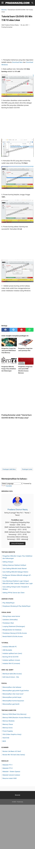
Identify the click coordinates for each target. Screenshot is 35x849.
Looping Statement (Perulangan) (14, 626)
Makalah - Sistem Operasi (11, 771)
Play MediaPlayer (8, 603)
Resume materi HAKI (10, 778)
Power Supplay (8, 731)
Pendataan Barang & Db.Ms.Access (15, 633)
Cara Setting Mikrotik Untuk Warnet (15, 568)
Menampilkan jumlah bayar (12, 697)
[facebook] (5, 330)
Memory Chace (8, 724)
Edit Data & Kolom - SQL (11, 677)
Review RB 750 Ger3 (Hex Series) (14, 755)
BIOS (4, 741)
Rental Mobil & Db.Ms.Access (13, 636)
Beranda (17, 795)
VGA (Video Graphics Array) (12, 734)
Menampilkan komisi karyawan (13, 701)
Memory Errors (8, 728)
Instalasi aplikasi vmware (11, 660)
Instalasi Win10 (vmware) (11, 663)
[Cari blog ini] (32, 3)
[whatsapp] (30, 330)
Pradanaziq (20, 801)
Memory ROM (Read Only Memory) (14, 714)
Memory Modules (8, 721)
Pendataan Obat (8, 623)
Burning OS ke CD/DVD (10, 657)
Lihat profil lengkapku (17, 543)
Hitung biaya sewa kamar (11, 616)
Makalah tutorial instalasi (11, 775)
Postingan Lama (27, 469)
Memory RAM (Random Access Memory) (16, 717)
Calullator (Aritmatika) (10, 620)
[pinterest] (22, 330)
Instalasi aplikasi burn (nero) (12, 653)
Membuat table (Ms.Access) (12, 674)
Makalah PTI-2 (8, 768)
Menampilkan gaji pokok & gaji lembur (16, 690)
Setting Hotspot (8, 562)
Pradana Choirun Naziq (18, 509)
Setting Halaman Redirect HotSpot (14, 565)
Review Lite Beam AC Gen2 (12, 751)
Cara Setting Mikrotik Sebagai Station (15, 572)
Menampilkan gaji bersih (11, 704)
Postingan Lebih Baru (9, 469)
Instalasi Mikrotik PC (10, 647)
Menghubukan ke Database (12, 630)
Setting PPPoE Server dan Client (13, 593)
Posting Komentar (6, 27)
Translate (8, 486)
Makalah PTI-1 (8, 765)
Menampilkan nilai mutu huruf (13, 694)
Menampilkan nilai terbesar (12, 687)
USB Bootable (7, 650)
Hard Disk (6, 738)
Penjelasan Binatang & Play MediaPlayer (16, 606)
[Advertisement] (17, 43)
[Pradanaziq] (17, 2)
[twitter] (14, 330)
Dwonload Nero (17, 62)
